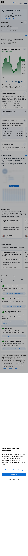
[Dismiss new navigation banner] (25, 10)
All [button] (24, 81)
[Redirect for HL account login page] (14, 186)
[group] (14, 81)
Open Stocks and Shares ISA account (14, 293)
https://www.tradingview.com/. (9, 368)
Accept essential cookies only (14, 470)
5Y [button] (21, 81)
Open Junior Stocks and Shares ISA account (14, 348)
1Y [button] (19, 81)
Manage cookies (14, 479)
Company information (9, 93)
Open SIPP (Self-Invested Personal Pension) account (13, 322)
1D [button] (3, 81)
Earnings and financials (9, 121)
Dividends (5, 128)
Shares (3, 7)
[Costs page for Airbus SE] (14, 146)
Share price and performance (11, 49)
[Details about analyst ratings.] (26, 155)
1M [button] (9, 81)
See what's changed (10, 18)
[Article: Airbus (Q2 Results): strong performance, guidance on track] (11, 228)
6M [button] (16, 81)
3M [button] (12, 81)
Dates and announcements (9, 111)
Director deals (6, 114)
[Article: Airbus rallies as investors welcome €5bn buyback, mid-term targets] (11, 260)
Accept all (14, 474)
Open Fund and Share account (14, 306)
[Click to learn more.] (26, 36)
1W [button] (6, 81)
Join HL (14, 2)
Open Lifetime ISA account (14, 336)
